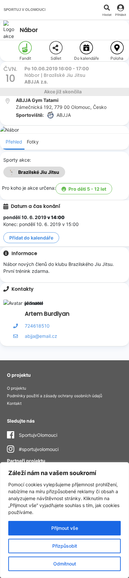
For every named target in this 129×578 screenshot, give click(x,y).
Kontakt (14, 403)
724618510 (37, 326)
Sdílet (56, 58)
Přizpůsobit (64, 546)
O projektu (16, 388)
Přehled (14, 141)
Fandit (25, 58)
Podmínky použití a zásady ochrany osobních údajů (54, 395)
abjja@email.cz (41, 336)
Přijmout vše (64, 528)
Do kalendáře (86, 58)
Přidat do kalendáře (31, 238)
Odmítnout (64, 563)
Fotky (33, 141)
